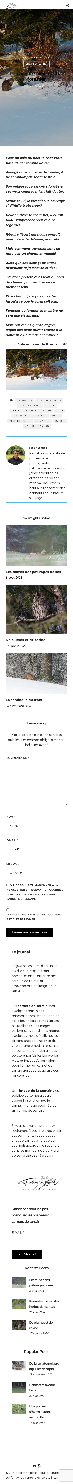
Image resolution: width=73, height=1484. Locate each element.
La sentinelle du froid (24, 700)
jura (59, 410)
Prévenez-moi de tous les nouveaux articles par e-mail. (34, 917)
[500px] (39, 1466)
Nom (10, 816)
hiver (46, 410)
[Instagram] (34, 1466)
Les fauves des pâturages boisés (33, 572)
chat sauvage (30, 405)
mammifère (22, 415)
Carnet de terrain (36, 57)
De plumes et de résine (25, 640)
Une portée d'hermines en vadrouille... (39, 1411)
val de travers (37, 426)
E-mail (12, 840)
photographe (20, 421)
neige (56, 415)
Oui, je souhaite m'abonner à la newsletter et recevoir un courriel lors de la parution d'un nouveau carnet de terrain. (34, 892)
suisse (60, 421)
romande (43, 421)
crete (50, 405)
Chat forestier (36, 64)
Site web (12, 863)
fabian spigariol (24, 410)
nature (41, 415)
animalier (24, 400)
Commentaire (17, 757)
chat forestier (49, 400)
